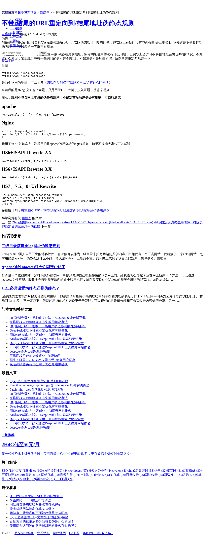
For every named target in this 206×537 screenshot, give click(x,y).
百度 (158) (22, 470)
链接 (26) (101, 474)
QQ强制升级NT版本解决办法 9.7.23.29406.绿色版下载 (48, 317)
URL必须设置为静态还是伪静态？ (31, 288)
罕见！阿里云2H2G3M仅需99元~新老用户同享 (42, 360)
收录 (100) (37, 470)
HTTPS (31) (175, 470)
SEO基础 (16, 20)
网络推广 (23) (173, 474)
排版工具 (16, 45)
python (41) (120, 470)
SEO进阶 (16, 24)
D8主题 (74, 533)
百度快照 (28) (11, 474)
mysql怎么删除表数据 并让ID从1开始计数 (39, 381)
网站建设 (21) (45, 479)
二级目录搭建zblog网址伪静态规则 (31, 246)
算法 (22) (17, 479)
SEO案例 (16, 28)
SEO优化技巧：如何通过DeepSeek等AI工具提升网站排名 (50, 347)
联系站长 (43, 533)
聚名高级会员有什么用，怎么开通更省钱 (39, 364)
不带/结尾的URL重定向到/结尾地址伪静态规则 (68, 23)
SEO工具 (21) (64, 479)
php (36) (133, 470)
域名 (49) (94, 470)
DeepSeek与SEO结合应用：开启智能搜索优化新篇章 (47, 343)
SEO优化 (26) (116, 474)
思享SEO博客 (11, 12)
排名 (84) (62, 470)
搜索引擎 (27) (69, 474)
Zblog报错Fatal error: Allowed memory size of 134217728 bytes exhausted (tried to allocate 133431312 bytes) (82, 222)
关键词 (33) (146, 470)
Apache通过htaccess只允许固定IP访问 (33, 267)
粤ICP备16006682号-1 (98, 533)
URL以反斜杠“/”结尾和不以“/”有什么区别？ (78, 82)
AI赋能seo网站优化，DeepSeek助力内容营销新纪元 (46, 339)
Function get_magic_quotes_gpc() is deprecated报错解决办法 (50, 385)
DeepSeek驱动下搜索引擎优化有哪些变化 (39, 330)
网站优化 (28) (50, 474)
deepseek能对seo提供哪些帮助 (30, 351)
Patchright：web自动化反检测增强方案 (36, 389)
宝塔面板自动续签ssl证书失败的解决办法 (39, 322)
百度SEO (16, 32)
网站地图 (59, 533)
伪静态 (26, 218)
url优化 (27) (87, 474)
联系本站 (8, 60)
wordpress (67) (78, 470)
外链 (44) (106, 470)
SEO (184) (8, 470)
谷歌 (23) (189, 474)
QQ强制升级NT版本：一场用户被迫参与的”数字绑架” (48, 326)
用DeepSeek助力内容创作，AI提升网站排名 (40, 334)
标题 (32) (160, 470)
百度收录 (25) (135, 474)
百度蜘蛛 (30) (192, 470)
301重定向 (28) (31, 474)
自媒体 (14, 41)
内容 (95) (50, 470)
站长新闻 (16, 36)
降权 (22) (29, 479)
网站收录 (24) (154, 474)
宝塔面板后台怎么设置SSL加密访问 (35, 355)
